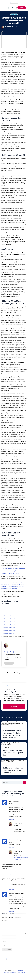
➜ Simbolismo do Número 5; (8, 618)
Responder (11, 819)
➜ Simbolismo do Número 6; (8, 621)
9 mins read (18, 28)
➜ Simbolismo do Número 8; (8, 627)
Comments (10, 28)
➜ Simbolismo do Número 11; (8, 633)
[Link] (7, 676)
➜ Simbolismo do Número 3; (8, 613)
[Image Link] (14, 3)
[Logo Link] (14, 959)
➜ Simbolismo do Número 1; (8, 607)
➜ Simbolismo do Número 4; (8, 616)
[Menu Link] (5, 8)
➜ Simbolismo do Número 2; (8, 610)
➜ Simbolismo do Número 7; (8, 624)
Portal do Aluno (21, 972)
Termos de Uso (13, 972)
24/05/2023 (19, 26)
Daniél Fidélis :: (10, 26)
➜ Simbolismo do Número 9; (8, 630)
